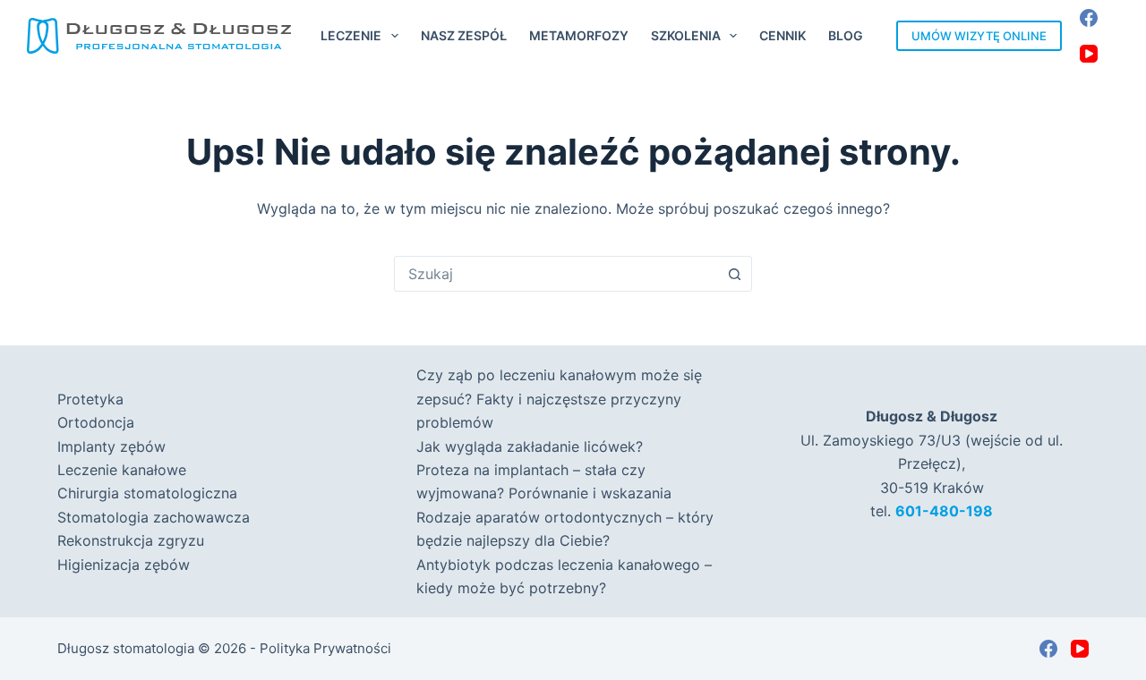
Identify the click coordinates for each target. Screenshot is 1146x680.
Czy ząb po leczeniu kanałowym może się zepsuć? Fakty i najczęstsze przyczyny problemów (559, 398)
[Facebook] (1089, 18)
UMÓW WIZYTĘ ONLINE (979, 36)
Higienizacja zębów (123, 565)
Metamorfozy (579, 35)
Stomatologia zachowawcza (153, 517)
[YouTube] (1089, 54)
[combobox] (556, 274)
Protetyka (90, 399)
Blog (845, 35)
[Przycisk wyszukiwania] (734, 274)
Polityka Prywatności (325, 648)
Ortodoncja (95, 422)
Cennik (782, 35)
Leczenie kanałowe (121, 470)
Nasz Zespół (464, 35)
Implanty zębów (111, 446)
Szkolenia (686, 35)
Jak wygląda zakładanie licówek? (529, 446)
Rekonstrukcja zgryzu (130, 540)
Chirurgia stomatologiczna (147, 493)
